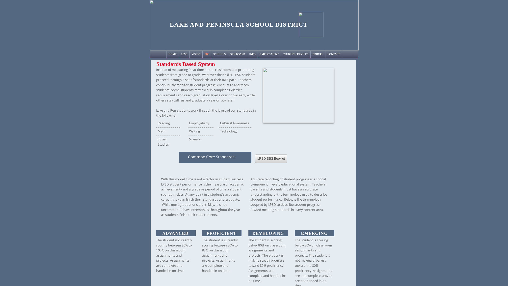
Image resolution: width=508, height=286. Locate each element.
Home (172, 54)
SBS (207, 54)
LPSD (184, 54)
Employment (269, 54)
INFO (252, 54)
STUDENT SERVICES (295, 54)
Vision (195, 54)
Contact (333, 54)
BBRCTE (318, 54)
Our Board (237, 54)
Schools (219, 54)
